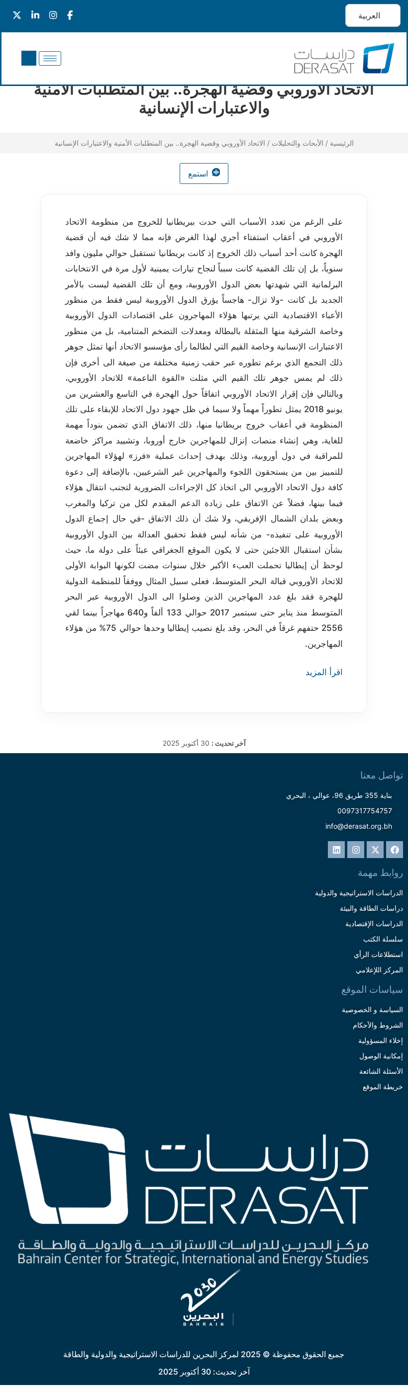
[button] (28, 58)
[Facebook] (394, 849)
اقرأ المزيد (324, 672)
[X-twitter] (375, 849)
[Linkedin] (336, 849)
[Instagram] (355, 849)
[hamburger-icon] (50, 58)
